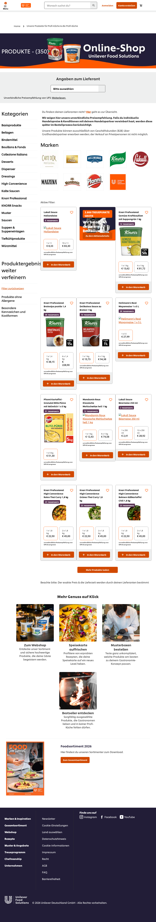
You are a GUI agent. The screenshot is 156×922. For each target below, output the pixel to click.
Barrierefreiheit (51, 879)
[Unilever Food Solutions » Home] (26, 5)
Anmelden (107, 5)
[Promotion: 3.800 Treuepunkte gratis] (97, 223)
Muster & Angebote (17, 845)
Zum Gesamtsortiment (75, 759)
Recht (45, 858)
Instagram (90, 817)
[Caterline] (72, 159)
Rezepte (10, 838)
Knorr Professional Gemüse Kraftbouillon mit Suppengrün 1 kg (131, 215)
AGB (44, 865)
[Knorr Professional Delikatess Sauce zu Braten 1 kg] (94, 331)
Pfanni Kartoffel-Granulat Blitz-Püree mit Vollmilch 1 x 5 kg (55, 403)
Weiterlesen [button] (59, 97)
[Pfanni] (95, 182)
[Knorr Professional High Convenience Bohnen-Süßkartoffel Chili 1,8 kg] (133, 512)
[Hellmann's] (95, 159)
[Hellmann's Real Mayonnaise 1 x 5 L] (133, 320)
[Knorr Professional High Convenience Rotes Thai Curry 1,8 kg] (58, 512)
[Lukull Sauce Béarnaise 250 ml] (133, 416)
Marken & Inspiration (18, 818)
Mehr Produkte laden (97, 569)
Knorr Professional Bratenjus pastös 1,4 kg (55, 306)
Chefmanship (13, 858)
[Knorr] (118, 159)
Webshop (10, 832)
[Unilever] (118, 182)
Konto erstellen (126, 5)
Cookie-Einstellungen (55, 825)
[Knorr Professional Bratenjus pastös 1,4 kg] (58, 331)
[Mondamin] (72, 182)
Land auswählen (52, 832)
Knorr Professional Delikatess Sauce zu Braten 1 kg (90, 306)
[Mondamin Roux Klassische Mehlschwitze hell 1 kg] (97, 418)
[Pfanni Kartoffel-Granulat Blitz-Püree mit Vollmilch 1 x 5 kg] (58, 428)
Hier (88, 111)
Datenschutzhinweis (54, 838)
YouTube (129, 817)
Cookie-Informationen (55, 845)
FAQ (44, 872)
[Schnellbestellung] (71, 212)
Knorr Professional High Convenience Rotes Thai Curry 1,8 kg (56, 493)
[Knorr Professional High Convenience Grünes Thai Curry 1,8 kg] (94, 512)
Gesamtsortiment (16, 825)
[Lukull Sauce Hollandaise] (58, 229)
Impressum (49, 852)
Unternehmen (13, 865)
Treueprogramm (15, 852)
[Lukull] (140, 159)
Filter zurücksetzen (13, 288)
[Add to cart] (141, 5)
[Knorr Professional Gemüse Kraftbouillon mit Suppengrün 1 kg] (133, 241)
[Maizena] (49, 182)
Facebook (111, 817)
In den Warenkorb (60, 264)
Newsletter (48, 818)
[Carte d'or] (49, 159)
